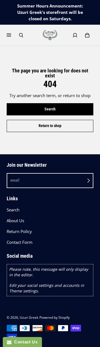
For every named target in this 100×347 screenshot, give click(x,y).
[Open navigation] (13, 35)
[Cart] (87, 35)
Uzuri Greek (29, 317)
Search (13, 210)
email (14, 180)
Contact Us (24, 342)
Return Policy (19, 231)
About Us (15, 221)
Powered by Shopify (54, 317)
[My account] (75, 35)
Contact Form (19, 242)
